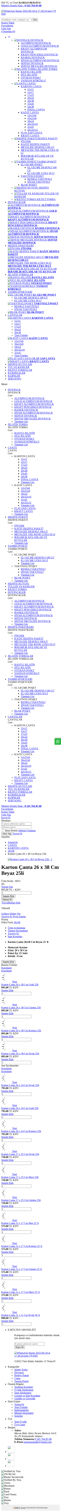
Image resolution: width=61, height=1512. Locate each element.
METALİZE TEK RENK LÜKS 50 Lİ (34, 534)
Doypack (19, 1372)
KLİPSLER (14, 375)
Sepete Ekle (8, 896)
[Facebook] (11, 1458)
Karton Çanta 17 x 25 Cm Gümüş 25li (21, 1200)
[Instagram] (11, 1465)
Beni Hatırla (11, 830)
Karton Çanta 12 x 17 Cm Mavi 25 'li (20, 1292)
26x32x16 (19, 349)
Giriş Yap (6, 814)
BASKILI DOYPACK (26, 410)
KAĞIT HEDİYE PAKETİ (28, 528)
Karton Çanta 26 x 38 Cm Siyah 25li (20, 1053)
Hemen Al (7, 899)
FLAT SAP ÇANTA (25, 508)
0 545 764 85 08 (43, 1439)
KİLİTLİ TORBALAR (20, 370)
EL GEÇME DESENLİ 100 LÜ (31, 297)
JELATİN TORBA (18, 424)
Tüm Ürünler (21, 335)
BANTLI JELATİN (24, 433)
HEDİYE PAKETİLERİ (21, 245)
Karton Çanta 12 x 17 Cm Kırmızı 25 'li (21, 1246)
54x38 (24, 476)
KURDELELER (16, 373)
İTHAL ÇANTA (29, 479)
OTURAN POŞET (24, 438)
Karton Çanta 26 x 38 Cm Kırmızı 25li (21, 1030)
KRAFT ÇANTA (23, 511)
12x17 (17, 323)
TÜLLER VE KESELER (21, 586)
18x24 (17, 347)
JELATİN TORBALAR (20, 274)
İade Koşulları (15, 936)
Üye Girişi (19, 1424)
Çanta (17, 1378)
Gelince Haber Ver (10, 913)
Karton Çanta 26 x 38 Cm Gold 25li (19, 984)
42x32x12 (26, 502)
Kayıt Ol (5, 817)
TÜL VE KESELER (18, 367)
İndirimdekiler (21, 1410)
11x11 (17, 320)
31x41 (17, 352)
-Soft (16, 1508)
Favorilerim (7, 809)
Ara (35, 19)
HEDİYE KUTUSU (18, 583)
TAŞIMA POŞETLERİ (20, 292)
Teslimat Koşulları (23, 1387)
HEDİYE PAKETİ (18, 517)
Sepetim (18, 1416)
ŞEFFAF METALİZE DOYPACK (32, 418)
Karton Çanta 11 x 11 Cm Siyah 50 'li (20, 1315)
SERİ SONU (14, 378)
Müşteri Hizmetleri (24, 1413)
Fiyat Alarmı (19, 916)
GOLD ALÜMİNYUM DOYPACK (33, 401)
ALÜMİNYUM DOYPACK (29, 398)
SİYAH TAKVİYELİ (25, 309)
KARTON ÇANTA (18, 848)
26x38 (17, 332)
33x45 (24, 473)
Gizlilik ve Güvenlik (24, 1398)
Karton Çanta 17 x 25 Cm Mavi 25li (20, 1177)
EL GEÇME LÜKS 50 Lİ (27, 300)
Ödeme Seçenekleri (18, 930)
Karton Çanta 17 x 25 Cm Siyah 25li (20, 1154)
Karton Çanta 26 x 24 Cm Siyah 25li (20, 1085)
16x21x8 (18, 344)
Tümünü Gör (21, 421)
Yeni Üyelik (20, 1421)
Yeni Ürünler (21, 1407)
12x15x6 (18, 341)
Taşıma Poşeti (21, 1381)
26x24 (17, 329)
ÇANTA (12, 447)
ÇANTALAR (15, 315)
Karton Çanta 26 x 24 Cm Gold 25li (19, 1108)
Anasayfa (13, 842)
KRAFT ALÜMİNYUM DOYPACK (34, 404)
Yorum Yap (7, 886)
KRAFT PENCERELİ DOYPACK (33, 407)
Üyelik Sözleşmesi (23, 1390)
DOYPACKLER (17, 202)
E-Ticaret (22, 1508)
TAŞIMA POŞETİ (17, 546)
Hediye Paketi (21, 1375)
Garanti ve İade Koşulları (27, 1395)
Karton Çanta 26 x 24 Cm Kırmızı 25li (21, 1131)
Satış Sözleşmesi (22, 1392)
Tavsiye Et (6, 916)
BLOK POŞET (22, 577)
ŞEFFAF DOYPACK (25, 415)
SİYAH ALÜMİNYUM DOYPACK (33, 412)
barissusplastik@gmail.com (38, 1442)
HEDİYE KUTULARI (20, 364)
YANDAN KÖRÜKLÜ (27, 441)
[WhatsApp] (11, 1451)
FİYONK (19, 525)
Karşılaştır (6, 967)
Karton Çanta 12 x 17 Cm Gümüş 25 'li (21, 1269)
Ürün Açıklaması (16, 927)
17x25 (17, 326)
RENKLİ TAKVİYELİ (26, 306)
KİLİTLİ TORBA (17, 589)
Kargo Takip (7, 812)
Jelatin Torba (20, 1369)
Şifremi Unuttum (27, 830)
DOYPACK (14, 389)
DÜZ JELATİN (22, 436)
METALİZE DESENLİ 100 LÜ (31, 531)
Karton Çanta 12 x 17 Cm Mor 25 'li (20, 1223)
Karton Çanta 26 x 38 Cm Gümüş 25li (21, 1007)
